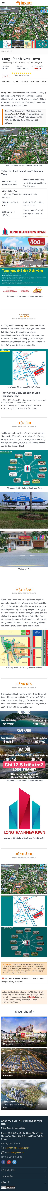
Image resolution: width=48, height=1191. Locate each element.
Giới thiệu (6, 81)
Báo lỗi (5, 76)
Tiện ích (24, 81)
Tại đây (32, 997)
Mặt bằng (35, 81)
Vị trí (15, 81)
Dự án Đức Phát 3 (17, 114)
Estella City (8, 1038)
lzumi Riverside (10, 1102)
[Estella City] (24, 1032)
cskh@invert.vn (17, 1153)
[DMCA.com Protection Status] (8, 1187)
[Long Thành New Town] (24, 23)
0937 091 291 (11, 1148)
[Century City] (24, 1063)
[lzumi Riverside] (24, 1095)
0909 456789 (23, 1148)
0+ (24, 942)
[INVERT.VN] (24, 3)
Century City (9, 1070)
